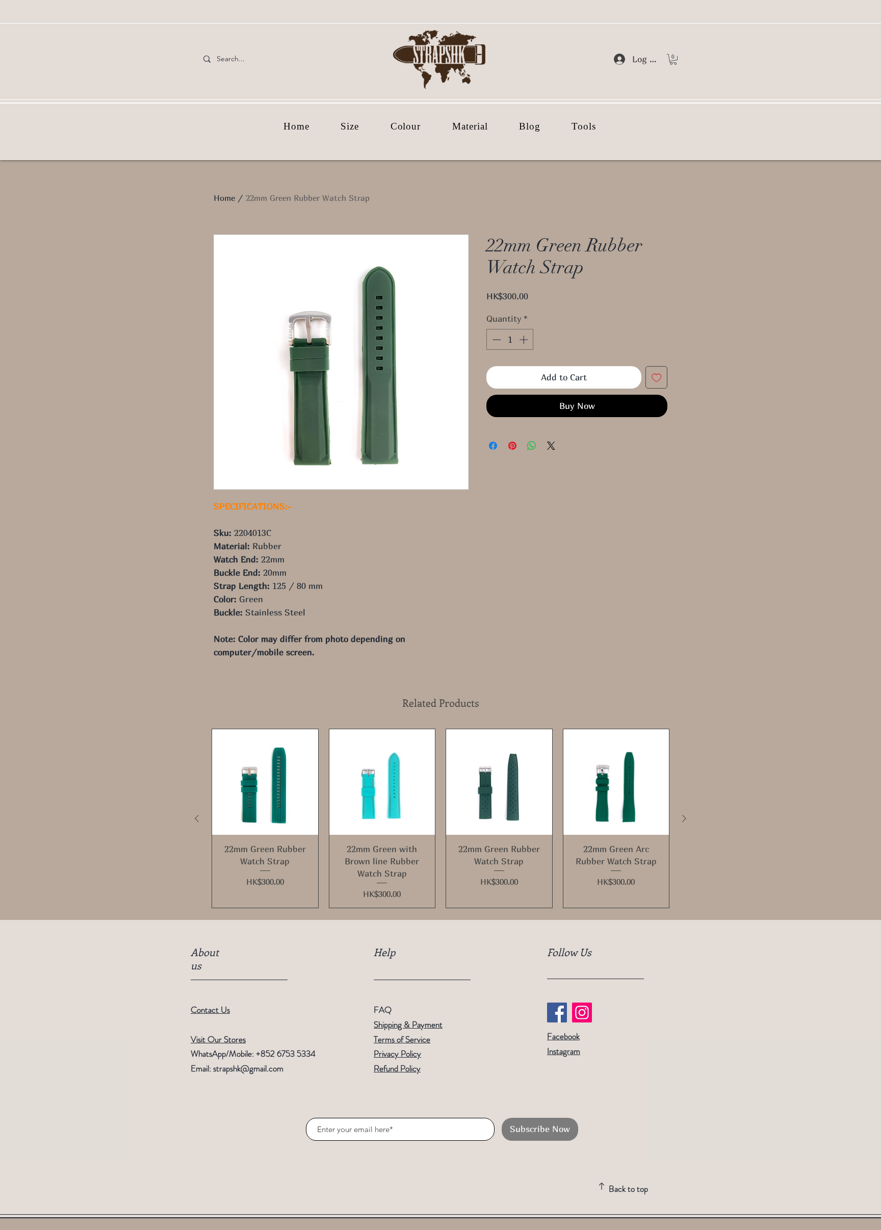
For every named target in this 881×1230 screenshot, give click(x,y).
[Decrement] (495, 339)
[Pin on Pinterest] (512, 446)
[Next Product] (684, 818)
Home (224, 198)
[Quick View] (265, 782)
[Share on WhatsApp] (532, 446)
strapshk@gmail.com (248, 1068)
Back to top (628, 1189)
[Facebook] (557, 1012)
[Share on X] (551, 446)
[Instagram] (582, 1012)
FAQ (383, 1010)
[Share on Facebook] (493, 446)
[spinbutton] (510, 339)
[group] (440, 818)
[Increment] (524, 339)
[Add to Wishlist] (656, 377)
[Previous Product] (197, 818)
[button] (673, 59)
